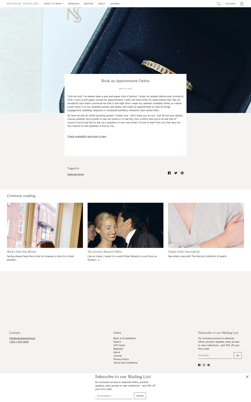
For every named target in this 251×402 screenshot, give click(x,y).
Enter (140, 396)
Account (230, 3)
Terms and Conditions (125, 362)
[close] (247, 376)
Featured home (75, 174)
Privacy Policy (121, 359)
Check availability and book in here (86, 136)
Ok (237, 356)
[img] (199, 365)
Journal (117, 355)
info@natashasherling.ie (22, 338)
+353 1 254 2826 (19, 341)
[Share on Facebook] (169, 173)
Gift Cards (119, 345)
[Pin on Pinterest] (182, 173)
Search (117, 341)
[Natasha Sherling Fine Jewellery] (23, 4)
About (116, 352)
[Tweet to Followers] (176, 173)
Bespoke (118, 348)
